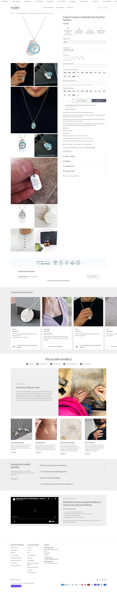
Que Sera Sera (14, 547)
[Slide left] (100, 292)
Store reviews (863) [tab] (32, 276)
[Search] (99, 7)
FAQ (28, 552)
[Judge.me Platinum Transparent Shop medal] (61, 262)
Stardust (13, 552)
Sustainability (30, 560)
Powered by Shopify (29, 583)
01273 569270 (48, 557)
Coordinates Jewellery (21, 13)
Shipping (29, 558)
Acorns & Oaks (14, 555)
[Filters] (88, 276)
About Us (29, 547)
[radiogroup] (84, 58)
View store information (70, 109)
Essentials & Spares (16, 565)
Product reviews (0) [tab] (22, 276)
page (89, 124)
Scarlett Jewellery (19, 583)
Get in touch (14, 478)
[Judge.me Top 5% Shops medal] (72, 262)
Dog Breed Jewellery (16, 558)
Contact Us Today (90, 147)
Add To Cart (99, 100)
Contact (29, 550)
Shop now (13, 452)
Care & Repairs (31, 555)
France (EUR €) (16, 580)
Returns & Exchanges (32, 567)
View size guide (67, 151)
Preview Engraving (82, 100)
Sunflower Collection (16, 560)
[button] (84, 48)
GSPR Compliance (31, 572)
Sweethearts (14, 550)
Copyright (29, 570)
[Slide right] (104, 292)
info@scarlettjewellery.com (52, 559)
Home (12, 13)
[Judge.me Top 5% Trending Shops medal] (78, 262)
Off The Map (14, 563)
